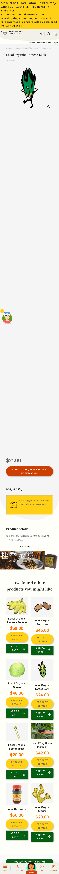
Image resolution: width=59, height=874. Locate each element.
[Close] (55, 4)
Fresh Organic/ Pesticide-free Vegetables (35, 48)
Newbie (32, 42)
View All (9, 48)
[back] (1, 32)
